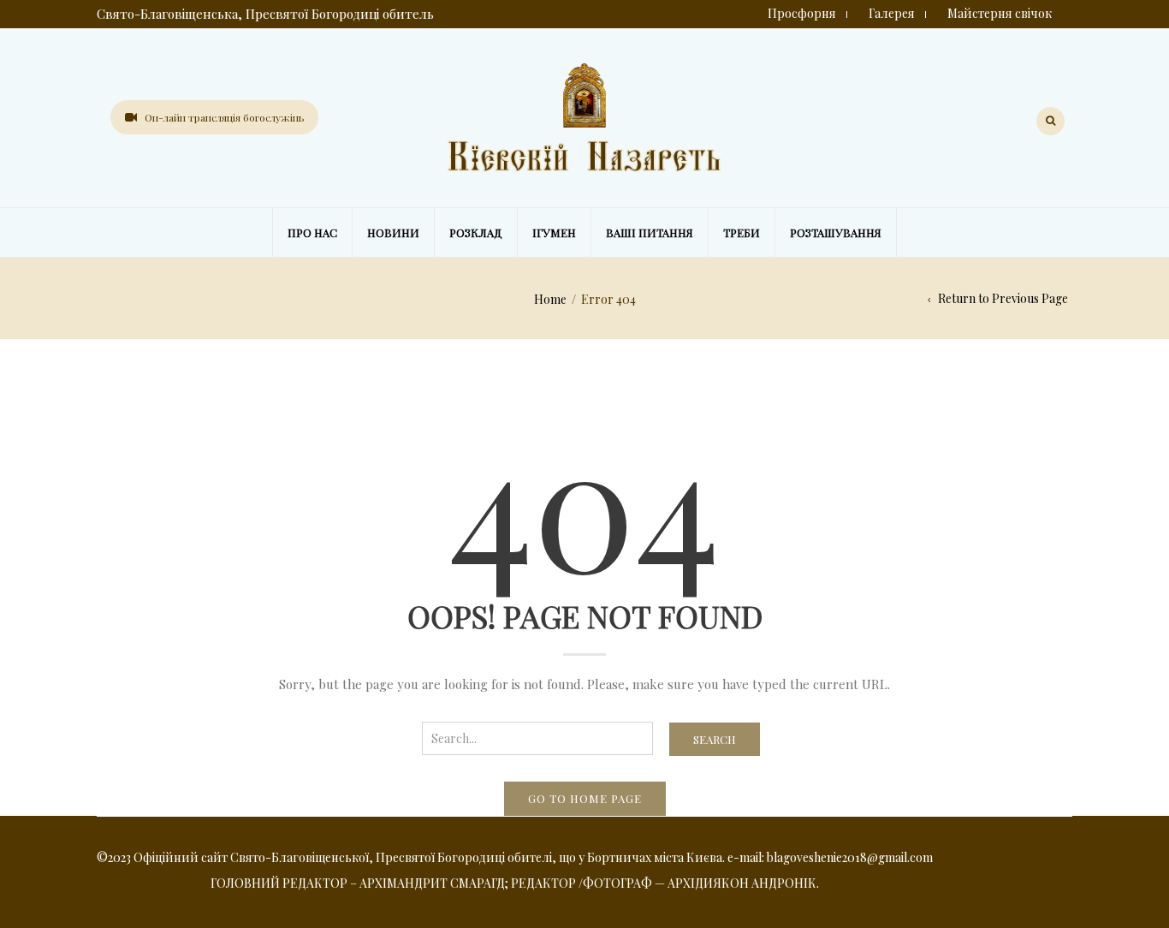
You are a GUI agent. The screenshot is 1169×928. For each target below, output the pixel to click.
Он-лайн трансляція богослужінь (224, 117)
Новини (393, 232)
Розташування (835, 232)
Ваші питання (649, 232)
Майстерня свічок (999, 13)
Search (714, 739)
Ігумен (554, 232)
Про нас (312, 232)
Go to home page (585, 798)
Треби (741, 232)
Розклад (475, 232)
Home (550, 299)
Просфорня (802, 13)
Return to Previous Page (1003, 298)
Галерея (892, 13)
